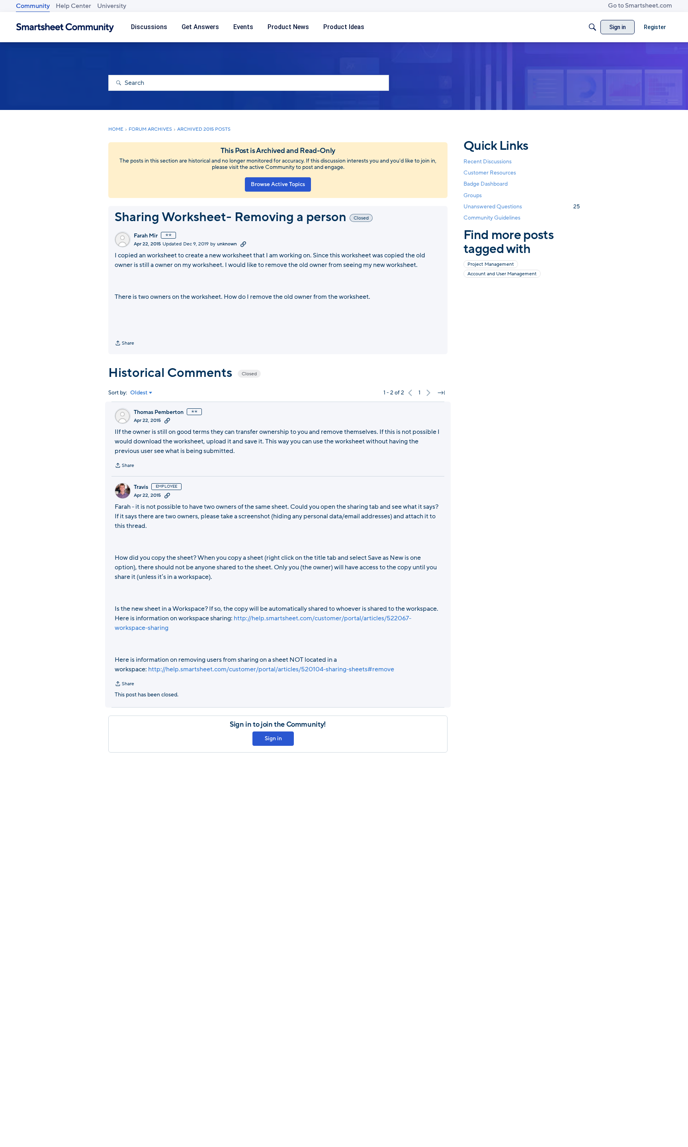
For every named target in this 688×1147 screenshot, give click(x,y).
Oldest (139, 393)
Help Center (73, 6)
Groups (472, 195)
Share (124, 344)
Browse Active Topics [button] (278, 184)
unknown (227, 244)
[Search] (592, 27)
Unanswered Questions (521, 206)
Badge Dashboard (485, 184)
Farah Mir (146, 235)
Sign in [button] (273, 738)
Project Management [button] (490, 264)
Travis (141, 487)
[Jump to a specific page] (441, 392)
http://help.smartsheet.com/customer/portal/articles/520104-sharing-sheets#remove (271, 669)
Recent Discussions (487, 161)
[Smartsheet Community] (65, 27)
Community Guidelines (491, 218)
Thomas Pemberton (159, 412)
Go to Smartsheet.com (640, 5)
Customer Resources (489, 172)
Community (33, 6)
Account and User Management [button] (502, 274)
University (111, 6)
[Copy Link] (243, 243)
